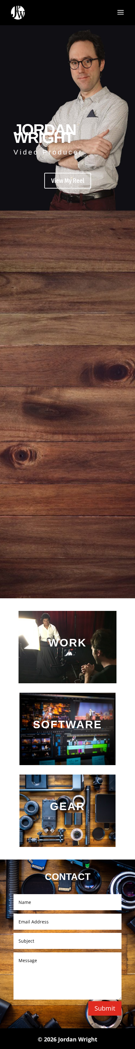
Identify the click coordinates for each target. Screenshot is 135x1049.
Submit (104, 1008)
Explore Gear (67, 822)
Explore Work (67, 658)
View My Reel (67, 180)
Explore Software (67, 740)
